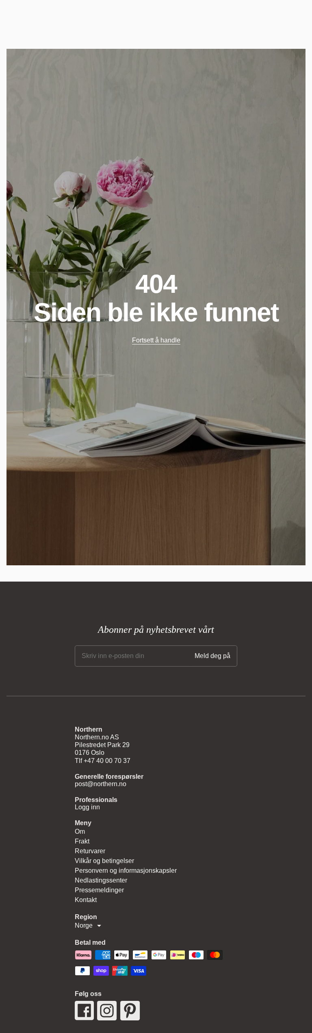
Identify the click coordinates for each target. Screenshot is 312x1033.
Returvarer (90, 851)
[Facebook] (84, 1010)
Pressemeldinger (99, 890)
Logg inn (87, 807)
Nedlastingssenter (101, 880)
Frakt (82, 841)
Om (80, 831)
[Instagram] (107, 1010)
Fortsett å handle (156, 340)
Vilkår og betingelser (104, 860)
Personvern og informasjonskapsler (126, 870)
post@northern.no (100, 783)
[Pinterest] (130, 1010)
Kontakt (86, 899)
